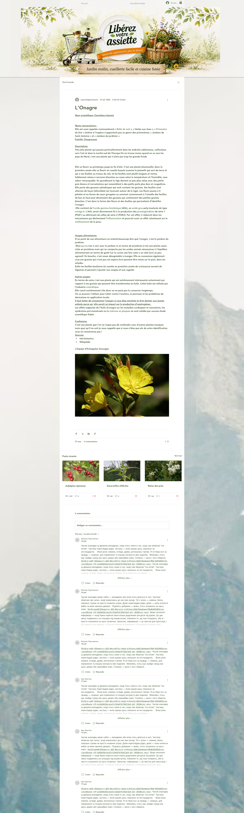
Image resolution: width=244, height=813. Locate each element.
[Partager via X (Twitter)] (82, 433)
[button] (180, 2)
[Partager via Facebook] (76, 433)
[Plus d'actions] (167, 99)
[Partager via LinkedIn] (88, 433)
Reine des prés (155, 485)
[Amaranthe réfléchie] (122, 471)
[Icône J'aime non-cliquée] (82, 583)
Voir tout (178, 456)
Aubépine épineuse (75, 485)
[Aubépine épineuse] (80, 471)
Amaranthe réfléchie (117, 485)
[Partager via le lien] (95, 433)
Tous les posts (68, 82)
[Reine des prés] (163, 471)
